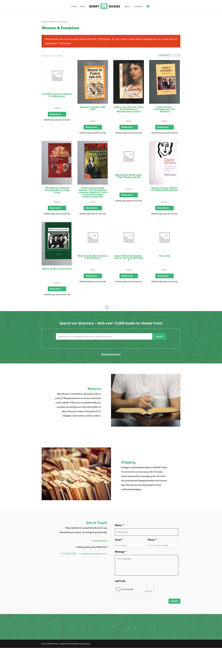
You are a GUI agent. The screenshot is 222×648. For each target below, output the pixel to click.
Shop (82, 7)
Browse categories (111, 354)
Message (121, 551)
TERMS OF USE (164, 626)
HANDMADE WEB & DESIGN (80, 644)
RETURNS (121, 626)
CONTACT (91, 626)
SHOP (65, 626)
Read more (55, 114)
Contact (138, 7)
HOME (53, 626)
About (127, 7)
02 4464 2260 (69, 553)
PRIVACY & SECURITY (141, 626)
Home (74, 7)
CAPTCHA (120, 581)
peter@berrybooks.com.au (94, 553)
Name (119, 525)
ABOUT (77, 626)
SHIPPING (106, 626)
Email (119, 539)
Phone (152, 539)
